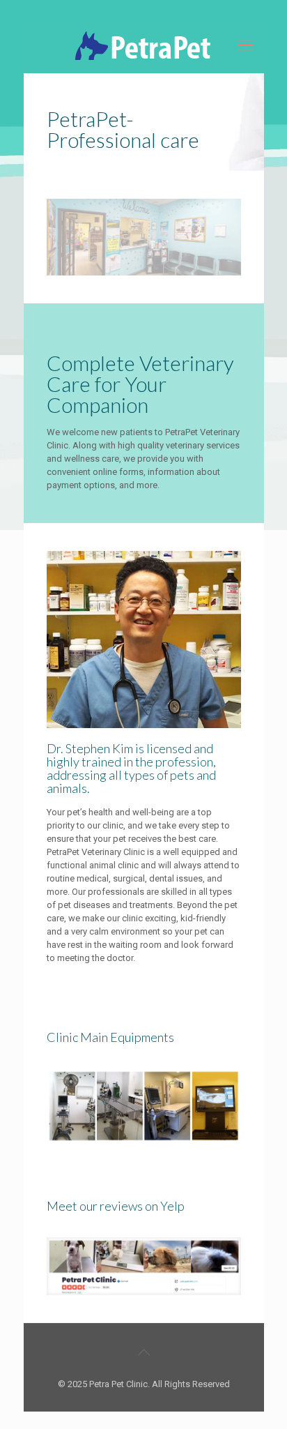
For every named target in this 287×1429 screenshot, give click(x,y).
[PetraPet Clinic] (144, 45)
